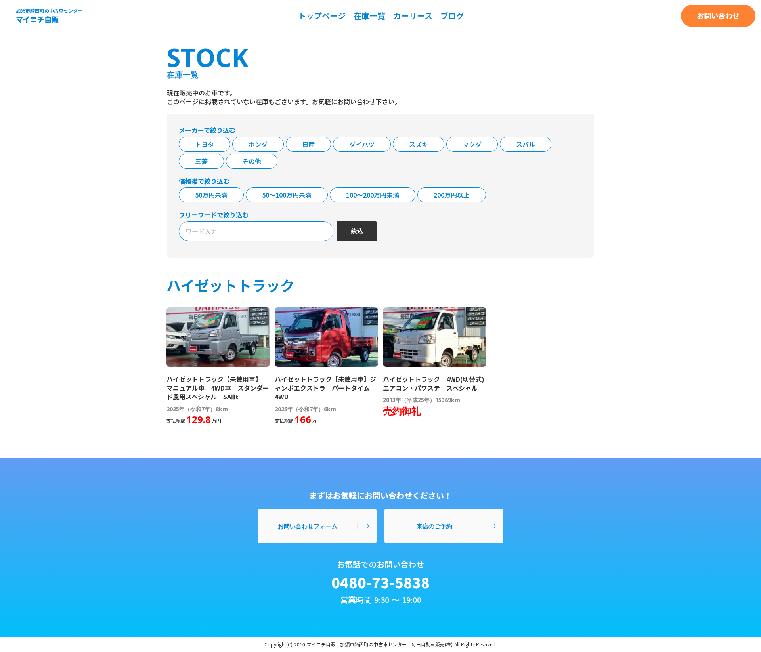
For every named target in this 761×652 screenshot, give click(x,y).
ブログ (452, 15)
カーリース (412, 15)
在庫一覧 (369, 15)
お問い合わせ (718, 15)
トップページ (322, 15)
